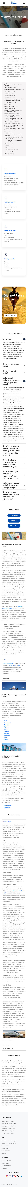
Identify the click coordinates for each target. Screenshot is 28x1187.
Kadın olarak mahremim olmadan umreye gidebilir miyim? (13, 111)
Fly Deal (6, 731)
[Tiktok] (10, 1176)
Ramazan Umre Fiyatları (8, 1128)
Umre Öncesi (9, 132)
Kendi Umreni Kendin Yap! (8, 1141)
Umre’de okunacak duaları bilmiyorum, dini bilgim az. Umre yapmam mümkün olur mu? (12, 115)
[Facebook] (13, 1176)
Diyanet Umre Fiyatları (8, 1121)
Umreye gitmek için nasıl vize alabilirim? (13, 134)
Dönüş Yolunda (11, 97)
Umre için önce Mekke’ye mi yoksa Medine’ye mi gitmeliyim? (14, 129)
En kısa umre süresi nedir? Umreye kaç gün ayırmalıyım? (13, 126)
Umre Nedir (8, 104)
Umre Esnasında (11, 95)
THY (5, 721)
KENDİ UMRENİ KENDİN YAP (12, 87)
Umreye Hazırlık (11, 93)
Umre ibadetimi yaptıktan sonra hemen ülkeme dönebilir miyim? (13, 119)
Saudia (6, 729)
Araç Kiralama (11, 152)
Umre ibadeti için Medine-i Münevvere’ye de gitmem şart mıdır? (13, 122)
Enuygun (6, 733)
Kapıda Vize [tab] (6, 678)
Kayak (6, 739)
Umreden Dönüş (9, 153)
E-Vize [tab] (4, 660)
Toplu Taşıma (11, 147)
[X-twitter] (18, 1176)
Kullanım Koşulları (6, 1165)
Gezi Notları (5, 1148)
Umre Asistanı (5, 1146)
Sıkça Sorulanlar (11, 91)
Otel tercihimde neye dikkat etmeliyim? (14, 141)
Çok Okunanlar (6, 1151)
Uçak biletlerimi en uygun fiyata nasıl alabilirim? (14, 137)
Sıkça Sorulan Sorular (10, 102)
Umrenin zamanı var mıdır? (12, 106)
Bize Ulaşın (4, 1168)
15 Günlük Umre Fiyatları (8, 1131)
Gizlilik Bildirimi (5, 1163)
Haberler (4, 1153)
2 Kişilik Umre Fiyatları (7, 1133)
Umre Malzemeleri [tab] (8, 1048)
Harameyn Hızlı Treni (13, 149)
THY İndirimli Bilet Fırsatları (9, 1143)
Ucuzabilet (7, 735)
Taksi (8, 146)
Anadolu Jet (7, 723)
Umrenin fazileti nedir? (11, 108)
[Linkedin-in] (21, 1176)
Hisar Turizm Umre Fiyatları (9, 1123)
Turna (5, 737)
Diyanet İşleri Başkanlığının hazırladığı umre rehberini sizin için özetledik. (14, 99)
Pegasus (6, 725)
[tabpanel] (14, 669)
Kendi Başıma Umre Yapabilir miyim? (14, 89)
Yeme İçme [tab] (6, 1045)
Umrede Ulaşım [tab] (7, 821)
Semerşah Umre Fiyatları (8, 1126)
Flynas (6, 727)
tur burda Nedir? (6, 1161)
